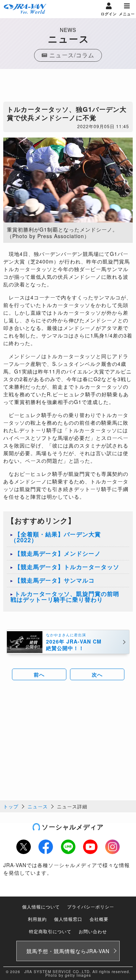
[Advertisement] (68, 87)
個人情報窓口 (68, 919)
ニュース (38, 806)
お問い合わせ (93, 931)
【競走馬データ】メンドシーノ (58, 553)
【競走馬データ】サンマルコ (55, 580)
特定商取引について (50, 931)
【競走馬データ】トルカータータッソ (67, 567)
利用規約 (37, 919)
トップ (10, 806)
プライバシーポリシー (90, 906)
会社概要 (99, 919)
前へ (39, 674)
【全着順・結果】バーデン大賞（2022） (56, 537)
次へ (97, 674)
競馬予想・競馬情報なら (68, 951)
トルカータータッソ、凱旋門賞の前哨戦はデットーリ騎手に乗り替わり (65, 596)
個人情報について (41, 906)
